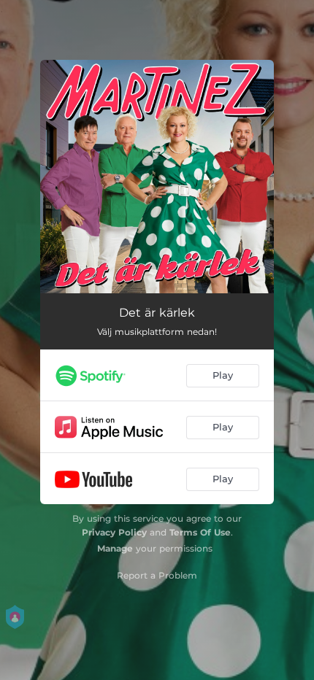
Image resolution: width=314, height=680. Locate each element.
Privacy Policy (114, 532)
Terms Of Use (200, 532)
